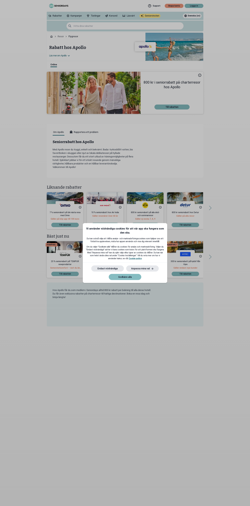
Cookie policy (135, 258)
